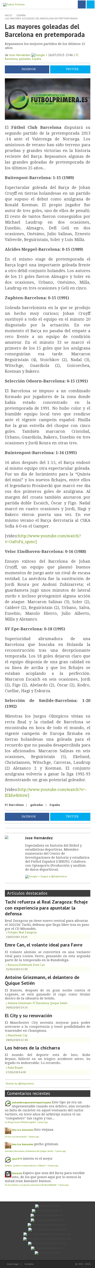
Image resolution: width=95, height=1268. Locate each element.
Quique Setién (58, 1003)
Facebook (29, 69)
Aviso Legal (13, 1264)
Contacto (28, 1264)
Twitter (72, 69)
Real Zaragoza (28, 932)
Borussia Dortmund (20, 965)
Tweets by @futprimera (20, 1083)
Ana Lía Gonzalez (23, 1129)
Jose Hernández (20, 55)
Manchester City (17, 1035)
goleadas (25, 59)
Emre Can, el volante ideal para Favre (43, 945)
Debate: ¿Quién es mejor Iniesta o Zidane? (25, 1165)
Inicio (8, 15)
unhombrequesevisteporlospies (31, 1102)
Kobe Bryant (15, 1068)
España (21, 15)
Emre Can (39, 965)
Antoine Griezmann (20, 1003)
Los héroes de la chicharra (32, 1048)
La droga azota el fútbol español (20, 1122)
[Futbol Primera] (14, 4)
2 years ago (42, 1122)
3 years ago (33, 1136)
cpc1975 (17, 1158)
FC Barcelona (14, 805)
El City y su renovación (28, 1015)
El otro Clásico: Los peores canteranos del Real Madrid (30, 1185)
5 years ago (63, 1185)
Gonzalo (17, 1173)
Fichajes (13, 932)
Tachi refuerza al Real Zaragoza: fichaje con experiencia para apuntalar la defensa (46, 908)
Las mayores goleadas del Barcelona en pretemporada (41, 18)
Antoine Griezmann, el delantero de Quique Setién (42, 980)
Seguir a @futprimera (53, 876)
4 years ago (53, 1165)
